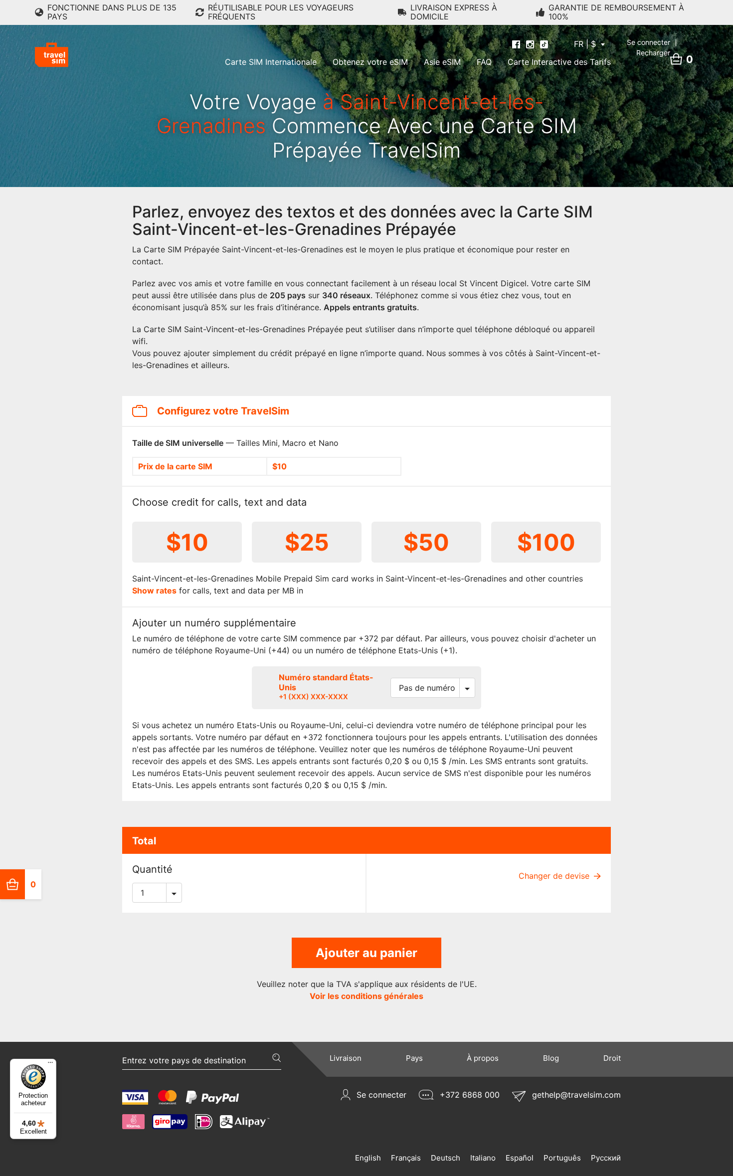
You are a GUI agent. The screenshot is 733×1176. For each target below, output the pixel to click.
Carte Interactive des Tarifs (559, 62)
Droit (612, 1058)
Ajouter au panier (366, 953)
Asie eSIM (442, 62)
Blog (551, 1058)
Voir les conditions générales (366, 996)
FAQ (484, 62)
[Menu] (50, 1065)
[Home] (51, 54)
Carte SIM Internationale (271, 62)
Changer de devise (555, 876)
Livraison (346, 1058)
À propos (483, 1058)
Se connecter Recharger (649, 47)
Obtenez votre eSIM (370, 62)
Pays (414, 1058)
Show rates (154, 590)
